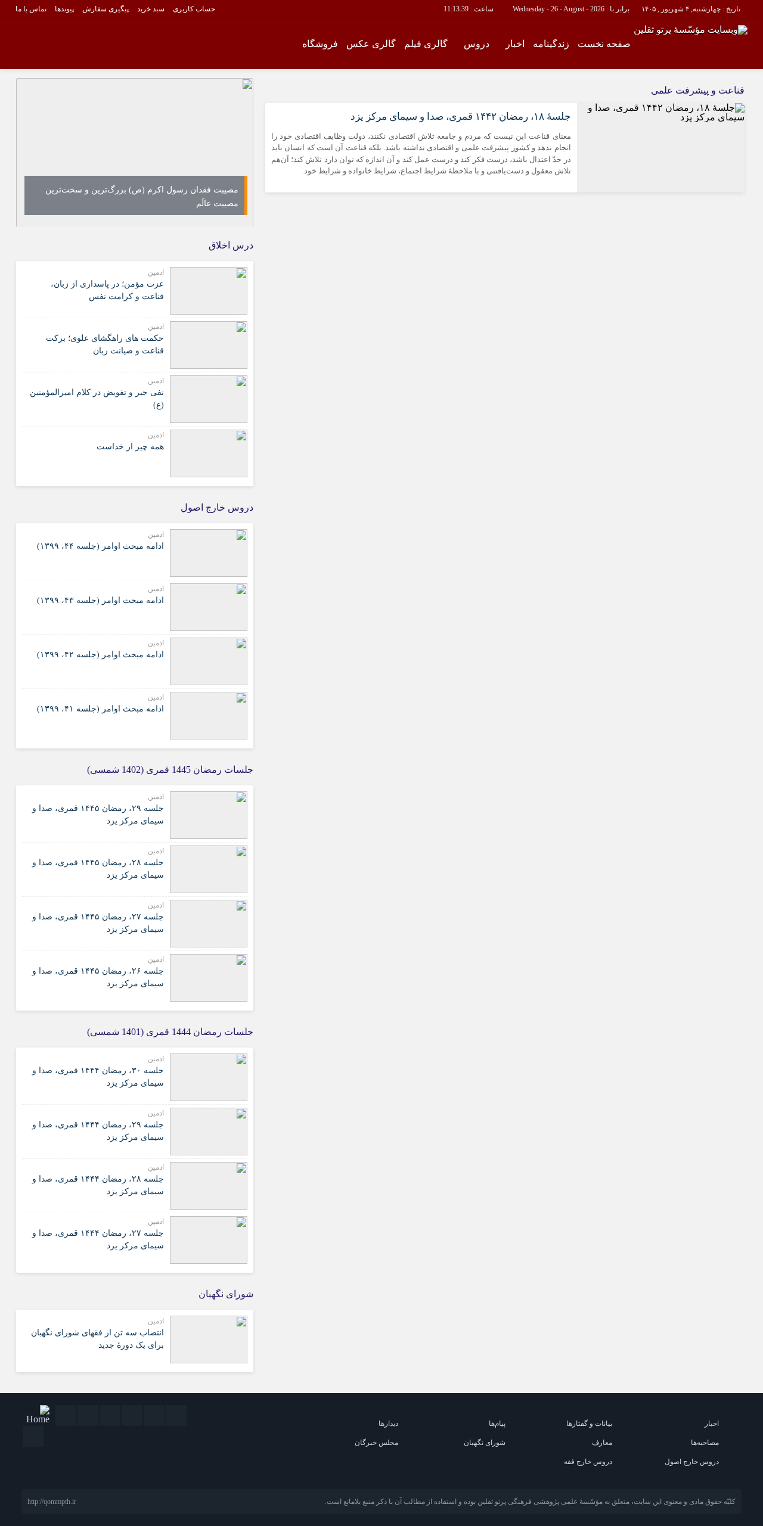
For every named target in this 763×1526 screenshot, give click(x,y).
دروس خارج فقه (588, 1461)
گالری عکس (371, 44)
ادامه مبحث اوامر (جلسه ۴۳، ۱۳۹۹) (100, 600)
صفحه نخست (604, 44)
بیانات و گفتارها (589, 1423)
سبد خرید (151, 9)
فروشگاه (320, 44)
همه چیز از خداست (130, 446)
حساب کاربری (194, 9)
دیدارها (388, 1423)
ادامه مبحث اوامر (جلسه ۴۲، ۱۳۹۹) (100, 654)
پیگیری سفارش (105, 9)
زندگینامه (551, 44)
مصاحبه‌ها (705, 1442)
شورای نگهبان (484, 1442)
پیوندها (64, 9)
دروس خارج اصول (692, 1461)
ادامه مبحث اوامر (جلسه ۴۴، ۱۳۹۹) (100, 546)
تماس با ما (30, 9)
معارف (602, 1442)
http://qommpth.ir (51, 1501)
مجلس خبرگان (376, 1442)
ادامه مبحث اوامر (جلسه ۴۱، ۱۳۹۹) (100, 708)
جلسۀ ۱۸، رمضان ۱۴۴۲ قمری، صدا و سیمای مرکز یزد (461, 116)
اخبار (515, 44)
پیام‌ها (497, 1423)
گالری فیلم (426, 44)
